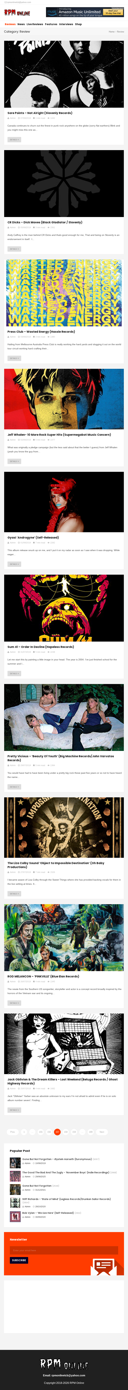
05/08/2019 (25, 227)
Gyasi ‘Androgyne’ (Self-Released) (33, 538)
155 (40, 1132)
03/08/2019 (25, 337)
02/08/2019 (25, 440)
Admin (27, 1163)
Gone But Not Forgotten (37, 1185)
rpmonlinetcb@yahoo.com (19, 2)
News (21, 24)
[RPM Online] (17, 13)
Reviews (10, 24)
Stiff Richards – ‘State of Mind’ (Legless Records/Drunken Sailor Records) (66, 1199)
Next (102, 1132)
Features (51, 24)
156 (49, 1132)
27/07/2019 (25, 872)
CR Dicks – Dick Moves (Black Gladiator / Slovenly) (45, 222)
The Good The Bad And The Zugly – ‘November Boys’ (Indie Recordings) (65, 1172)
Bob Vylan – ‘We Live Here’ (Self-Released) (48, 1213)
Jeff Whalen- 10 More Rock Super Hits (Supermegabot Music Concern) (59, 435)
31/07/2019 (25, 652)
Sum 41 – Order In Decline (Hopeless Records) (41, 647)
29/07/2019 (25, 765)
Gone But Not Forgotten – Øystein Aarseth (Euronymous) (57, 1159)
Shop (78, 24)
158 (66, 1132)
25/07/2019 (25, 1088)
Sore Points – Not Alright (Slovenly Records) (40, 113)
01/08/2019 (25, 543)
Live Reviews (35, 24)
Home (111, 31)
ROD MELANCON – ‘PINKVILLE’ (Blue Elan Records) (43, 976)
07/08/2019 (25, 118)
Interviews (66, 24)
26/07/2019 (25, 981)
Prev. (12, 1132)
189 (90, 1132)
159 (74, 1132)
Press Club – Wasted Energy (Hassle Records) (41, 332)
